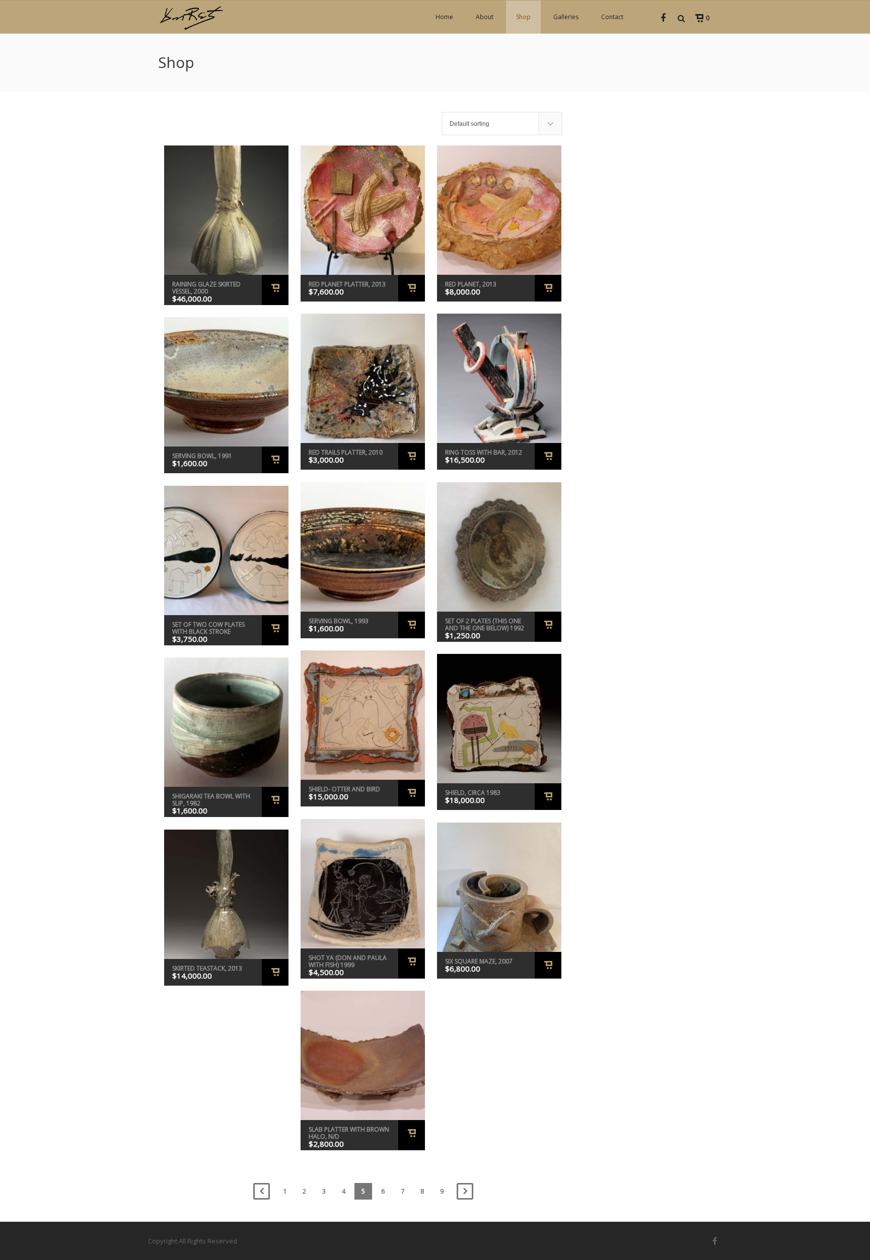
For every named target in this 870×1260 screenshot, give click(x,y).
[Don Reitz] (191, 17)
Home (444, 17)
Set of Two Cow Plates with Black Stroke (208, 628)
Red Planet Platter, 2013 (347, 284)
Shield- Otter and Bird (344, 789)
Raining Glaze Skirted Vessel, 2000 (206, 287)
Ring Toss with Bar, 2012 (483, 452)
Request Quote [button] (275, 290)
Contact (612, 17)
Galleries (565, 17)
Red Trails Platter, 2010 (346, 452)
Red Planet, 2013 (470, 284)
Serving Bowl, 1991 (202, 456)
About (484, 17)
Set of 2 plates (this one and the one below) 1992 (484, 624)
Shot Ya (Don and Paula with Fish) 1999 (348, 961)
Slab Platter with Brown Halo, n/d (349, 1133)
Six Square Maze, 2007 (479, 961)
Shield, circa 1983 (472, 792)
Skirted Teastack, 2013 (207, 968)
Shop (523, 17)
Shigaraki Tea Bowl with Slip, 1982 (211, 799)
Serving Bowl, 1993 (339, 621)
